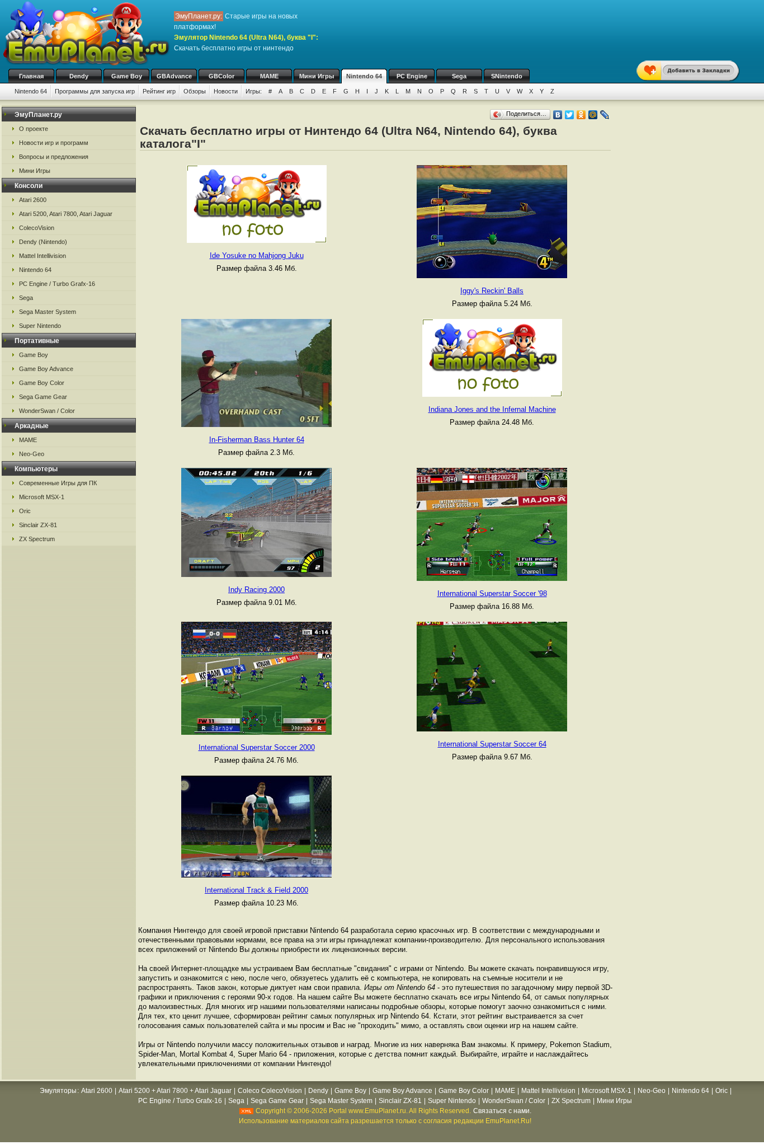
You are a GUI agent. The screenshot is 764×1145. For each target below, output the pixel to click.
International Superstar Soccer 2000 (257, 747)
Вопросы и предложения (53, 156)
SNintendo (506, 76)
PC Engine (412, 76)
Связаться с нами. (502, 1111)
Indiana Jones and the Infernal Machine (492, 409)
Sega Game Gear (43, 396)
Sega (459, 76)
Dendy (78, 76)
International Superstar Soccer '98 (492, 593)
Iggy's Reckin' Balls (492, 291)
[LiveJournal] (605, 114)
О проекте (33, 128)
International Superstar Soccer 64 (492, 744)
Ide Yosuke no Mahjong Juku (257, 255)
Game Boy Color (41, 382)
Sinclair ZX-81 (38, 525)
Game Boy (126, 76)
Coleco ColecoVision (270, 1091)
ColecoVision (36, 227)
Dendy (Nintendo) (43, 241)
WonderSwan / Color (47, 410)
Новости (226, 91)
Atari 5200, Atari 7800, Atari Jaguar (65, 213)
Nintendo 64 (364, 76)
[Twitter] (570, 114)
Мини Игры (316, 76)
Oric (25, 511)
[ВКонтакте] (558, 114)
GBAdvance (174, 76)
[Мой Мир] (593, 114)
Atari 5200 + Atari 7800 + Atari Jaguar (175, 1091)
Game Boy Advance (46, 368)
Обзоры (194, 91)
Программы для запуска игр (95, 91)
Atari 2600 (32, 199)
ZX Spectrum (37, 539)
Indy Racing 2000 (256, 589)
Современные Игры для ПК (58, 483)
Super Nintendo (40, 325)
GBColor (221, 76)
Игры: (254, 91)
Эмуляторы (58, 1091)
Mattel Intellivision (42, 255)
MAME (269, 76)
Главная (31, 76)
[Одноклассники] (581, 114)
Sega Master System (47, 311)
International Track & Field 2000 (256, 890)
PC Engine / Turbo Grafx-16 (57, 283)
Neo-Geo (31, 454)
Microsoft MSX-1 (41, 497)
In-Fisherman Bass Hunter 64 (256, 439)
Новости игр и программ (53, 142)
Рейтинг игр (159, 91)
